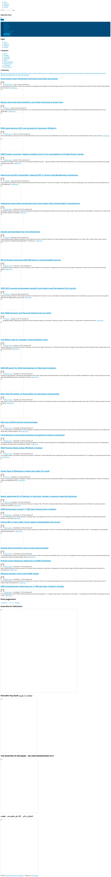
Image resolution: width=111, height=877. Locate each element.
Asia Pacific (7, 27)
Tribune (7, 108)
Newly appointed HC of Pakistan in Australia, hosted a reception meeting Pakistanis (39, 496)
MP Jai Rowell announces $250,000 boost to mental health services (31, 260)
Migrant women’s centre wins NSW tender (20, 573)
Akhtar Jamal (8, 84)
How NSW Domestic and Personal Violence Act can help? (26, 313)
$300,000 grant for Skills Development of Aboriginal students (28, 368)
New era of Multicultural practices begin (19, 422)
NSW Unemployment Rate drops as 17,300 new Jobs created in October (32, 586)
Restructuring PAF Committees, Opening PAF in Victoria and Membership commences (39, 175)
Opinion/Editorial (8, 31)
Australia (6, 24)
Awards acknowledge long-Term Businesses (20, 231)
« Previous (3, 603)
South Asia (7, 26)
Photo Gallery (7, 36)
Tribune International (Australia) (14, 875)
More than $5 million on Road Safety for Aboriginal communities (30, 394)
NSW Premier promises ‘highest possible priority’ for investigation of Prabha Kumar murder (42, 154)
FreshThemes (34, 875)
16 (13, 603)
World (5, 29)
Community (7, 34)
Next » (18, 603)
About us (6, 4)
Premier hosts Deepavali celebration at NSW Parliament (26, 560)
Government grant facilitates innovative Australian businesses (29, 78)
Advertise (6, 5)
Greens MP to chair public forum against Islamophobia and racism (30, 522)
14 (9, 603)
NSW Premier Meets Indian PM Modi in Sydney (21, 448)
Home (5, 2)
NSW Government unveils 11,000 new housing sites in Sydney (28, 509)
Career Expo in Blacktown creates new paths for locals (25, 471)
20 (15, 603)
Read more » (14, 88)
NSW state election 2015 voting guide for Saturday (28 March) (28, 128)
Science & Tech (8, 32)
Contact (6, 7)
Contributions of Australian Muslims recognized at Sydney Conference (33, 435)
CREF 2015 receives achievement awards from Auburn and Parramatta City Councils (38, 288)
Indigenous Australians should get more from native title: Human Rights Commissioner (40, 203)
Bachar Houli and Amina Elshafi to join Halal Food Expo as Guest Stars (32, 102)
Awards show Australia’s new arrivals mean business (24, 548)
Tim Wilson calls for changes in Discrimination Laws (24, 339)
